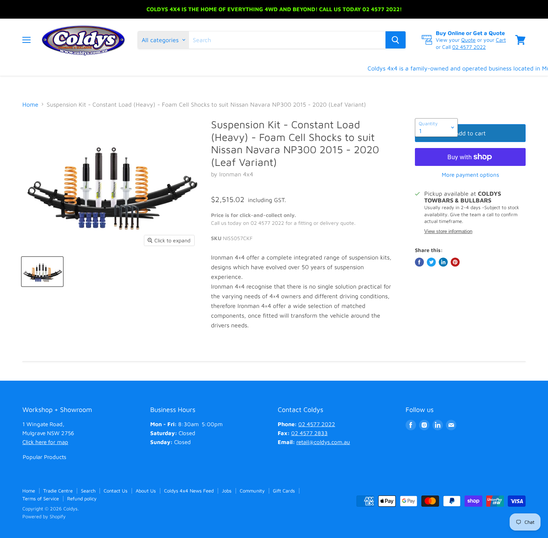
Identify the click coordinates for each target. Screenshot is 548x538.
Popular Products (44, 457)
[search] (287, 39)
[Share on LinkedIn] (443, 262)
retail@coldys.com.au (323, 442)
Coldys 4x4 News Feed (189, 491)
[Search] (395, 39)
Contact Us (115, 491)
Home (30, 104)
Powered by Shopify (44, 516)
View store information (448, 231)
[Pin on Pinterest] (455, 262)
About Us (146, 491)
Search (88, 491)
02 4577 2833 (309, 433)
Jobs (227, 491)
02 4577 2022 (469, 47)
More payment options (470, 175)
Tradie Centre (58, 491)
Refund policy (82, 498)
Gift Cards (284, 491)
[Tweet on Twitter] (431, 262)
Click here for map (45, 442)
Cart (501, 40)
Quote (468, 40)
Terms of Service (40, 498)
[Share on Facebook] (419, 262)
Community (252, 491)
